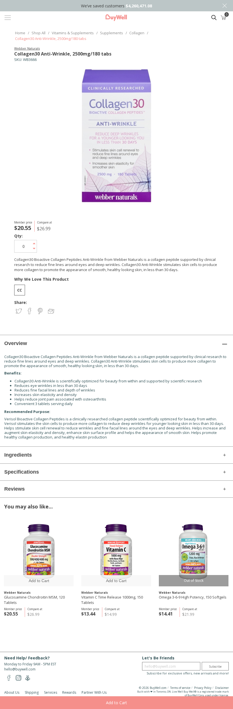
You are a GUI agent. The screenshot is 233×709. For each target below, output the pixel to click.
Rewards (69, 692)
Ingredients (18, 455)
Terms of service (180, 688)
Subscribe (215, 666)
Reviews (14, 489)
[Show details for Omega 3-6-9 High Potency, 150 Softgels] (193, 551)
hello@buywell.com (20, 669)
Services (50, 692)
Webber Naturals (27, 48)
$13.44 (88, 614)
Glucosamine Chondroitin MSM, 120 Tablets (34, 600)
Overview (15, 343)
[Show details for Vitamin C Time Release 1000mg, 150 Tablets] (116, 551)
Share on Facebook (30, 311)
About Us (11, 692)
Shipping (32, 692)
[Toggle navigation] (7, 17)
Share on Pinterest (40, 311)
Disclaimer (222, 688)
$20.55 (11, 614)
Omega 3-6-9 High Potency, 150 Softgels (192, 597)
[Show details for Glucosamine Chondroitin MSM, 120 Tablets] (39, 551)
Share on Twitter (19, 311)
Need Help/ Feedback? (27, 658)
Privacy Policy (202, 688)
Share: (20, 302)
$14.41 (166, 614)
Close (224, 5)
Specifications (21, 472)
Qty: (18, 236)
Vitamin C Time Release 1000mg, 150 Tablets (112, 600)
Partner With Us (94, 692)
